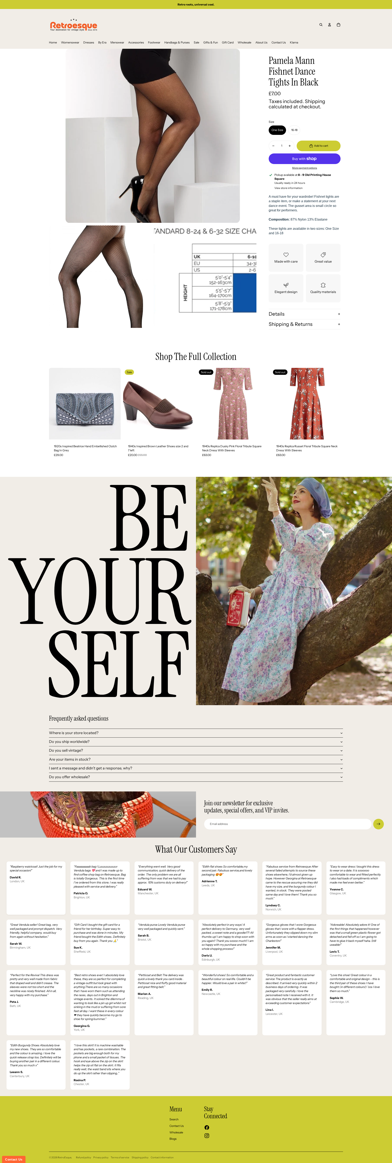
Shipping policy (140, 1157)
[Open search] (320, 24)
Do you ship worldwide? (69, 741)
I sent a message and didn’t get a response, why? (90, 768)
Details (276, 314)
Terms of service (120, 1157)
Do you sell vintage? (66, 750)
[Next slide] (114, 403)
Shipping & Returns (290, 324)
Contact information (162, 1157)
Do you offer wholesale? (69, 777)
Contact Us (176, 1126)
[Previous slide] (55, 403)
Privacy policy (100, 1157)
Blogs (173, 1139)
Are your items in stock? (69, 759)
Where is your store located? (73, 733)
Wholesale (176, 1132)
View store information (288, 188)
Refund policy (83, 1157)
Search (173, 1119)
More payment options (304, 167)
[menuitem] (53, 42)
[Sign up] (378, 824)
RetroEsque (64, 1157)
